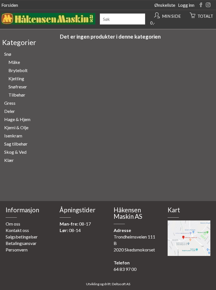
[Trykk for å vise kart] (189, 254)
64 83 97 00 (125, 269)
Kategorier (19, 42)
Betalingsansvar (21, 243)
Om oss (13, 223)
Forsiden (9, 5)
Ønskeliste (164, 5)
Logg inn (186, 5)
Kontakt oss (17, 230)
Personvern (17, 249)
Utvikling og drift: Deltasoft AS (108, 284)
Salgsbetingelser (22, 236)
